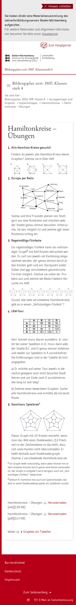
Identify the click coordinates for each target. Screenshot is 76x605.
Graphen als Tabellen (37, 532)
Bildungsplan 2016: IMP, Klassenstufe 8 (28, 69)
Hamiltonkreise (51, 103)
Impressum (12, 580)
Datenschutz (13, 571)
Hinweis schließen (59, 6)
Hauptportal (50, 34)
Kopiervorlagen (28, 103)
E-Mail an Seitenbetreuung (56, 600)
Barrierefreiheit (15, 563)
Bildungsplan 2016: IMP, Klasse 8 (25, 99)
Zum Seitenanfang (35, 592)
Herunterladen (57, 503)
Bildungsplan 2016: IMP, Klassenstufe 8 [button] (40, 85)
